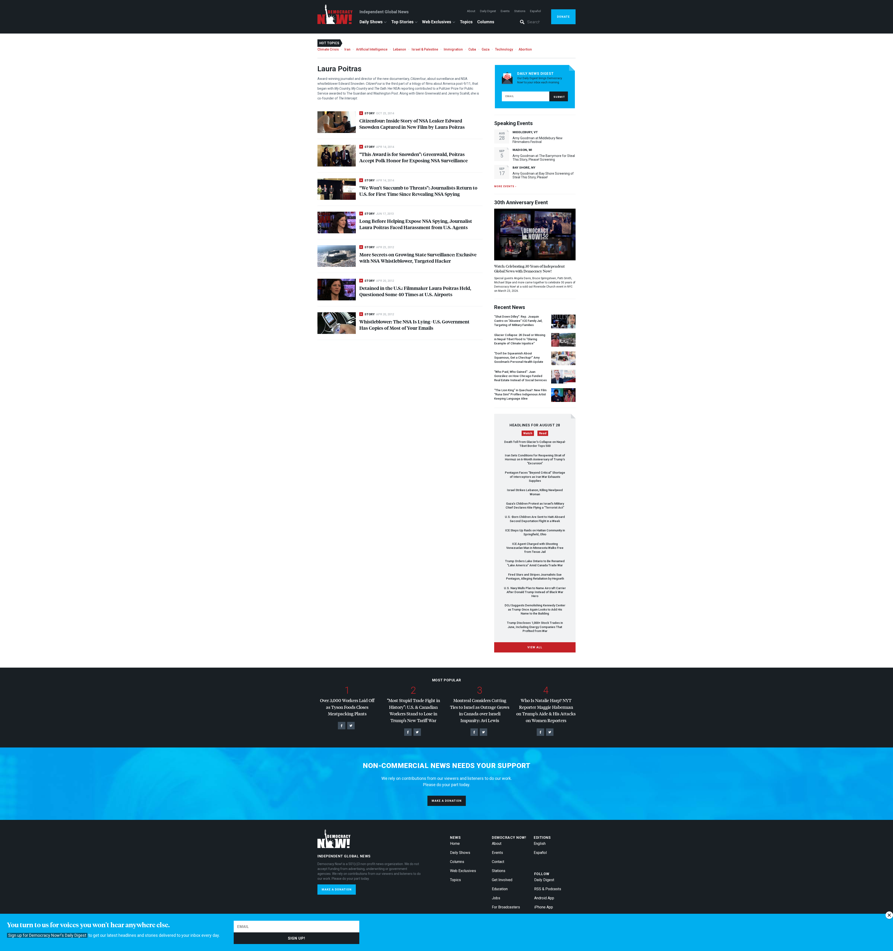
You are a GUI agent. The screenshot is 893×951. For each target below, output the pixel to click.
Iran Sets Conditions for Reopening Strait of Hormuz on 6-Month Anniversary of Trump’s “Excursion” (535, 459)
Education (500, 889)
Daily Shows (371, 21)
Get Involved (502, 880)
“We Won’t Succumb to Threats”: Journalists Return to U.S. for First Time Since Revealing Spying (418, 190)
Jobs (496, 898)
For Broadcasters (506, 907)
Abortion (525, 49)
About (471, 11)
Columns (485, 21)
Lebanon (399, 49)
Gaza (486, 49)
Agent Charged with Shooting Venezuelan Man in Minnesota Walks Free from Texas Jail (534, 548)
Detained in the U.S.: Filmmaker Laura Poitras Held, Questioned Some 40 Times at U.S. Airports (415, 291)
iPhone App (543, 907)
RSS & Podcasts (547, 889)
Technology (504, 49)
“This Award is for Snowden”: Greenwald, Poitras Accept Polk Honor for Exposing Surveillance (413, 157)
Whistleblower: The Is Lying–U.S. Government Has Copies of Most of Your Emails (414, 324)
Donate (563, 16)
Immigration (453, 49)
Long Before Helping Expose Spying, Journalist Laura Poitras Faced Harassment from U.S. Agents (415, 224)
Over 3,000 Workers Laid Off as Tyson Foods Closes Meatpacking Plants (347, 707)
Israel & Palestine (425, 49)
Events (505, 11)
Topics (466, 21)
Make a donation (447, 800)
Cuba (472, 49)
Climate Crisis (328, 49)
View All (534, 647)
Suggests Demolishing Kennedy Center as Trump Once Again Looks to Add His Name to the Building (535, 609)
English (540, 843)
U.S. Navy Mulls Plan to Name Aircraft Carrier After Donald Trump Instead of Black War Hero (535, 592)
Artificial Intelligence (371, 49)
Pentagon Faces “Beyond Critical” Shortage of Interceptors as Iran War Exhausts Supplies (535, 476)
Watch (527, 433)
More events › (505, 186)
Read (542, 433)
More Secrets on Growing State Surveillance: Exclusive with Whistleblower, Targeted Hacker (417, 257)
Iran (347, 49)
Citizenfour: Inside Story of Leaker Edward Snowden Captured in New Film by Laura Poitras (412, 123)
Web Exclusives (436, 21)
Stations (519, 11)
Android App (544, 898)
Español (535, 11)
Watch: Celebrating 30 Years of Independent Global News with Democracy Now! (529, 268)
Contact (498, 861)
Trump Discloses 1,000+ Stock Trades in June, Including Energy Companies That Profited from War (535, 627)
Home (455, 843)
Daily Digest (488, 11)
